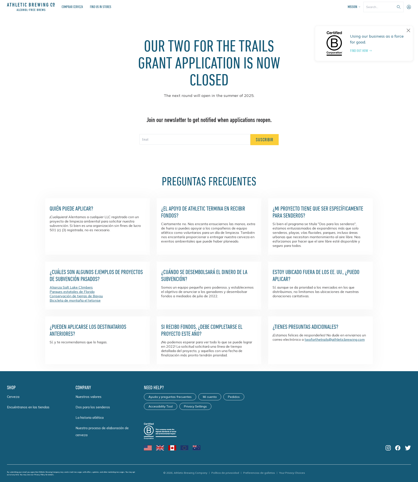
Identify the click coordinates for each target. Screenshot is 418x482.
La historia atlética (90, 418)
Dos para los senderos (93, 407)
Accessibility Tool (160, 406)
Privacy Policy (39, 475)
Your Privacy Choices (292, 472)
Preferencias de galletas (259, 472)
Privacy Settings (195, 406)
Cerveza (13, 397)
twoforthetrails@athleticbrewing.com (335, 339)
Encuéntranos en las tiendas (28, 407)
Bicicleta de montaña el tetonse (75, 300)
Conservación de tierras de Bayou (76, 296)
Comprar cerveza (72, 7)
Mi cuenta (210, 397)
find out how (359, 50)
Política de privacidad (225, 472)
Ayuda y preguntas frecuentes (170, 397)
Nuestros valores (88, 397)
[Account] (409, 7)
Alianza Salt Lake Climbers (71, 287)
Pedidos (234, 397)
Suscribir (264, 139)
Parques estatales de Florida (72, 291)
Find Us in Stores (100, 7)
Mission (352, 7)
